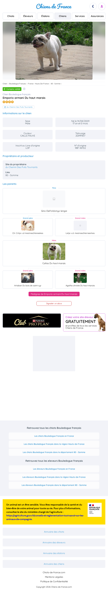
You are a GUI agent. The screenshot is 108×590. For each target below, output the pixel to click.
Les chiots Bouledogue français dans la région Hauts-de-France (54, 444)
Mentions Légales (54, 576)
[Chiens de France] (54, 6)
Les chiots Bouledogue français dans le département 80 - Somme (54, 452)
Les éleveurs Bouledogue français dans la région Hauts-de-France (54, 477)
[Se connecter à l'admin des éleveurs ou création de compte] (102, 6)
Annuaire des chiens (54, 563)
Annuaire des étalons (54, 553)
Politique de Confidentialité (54, 581)
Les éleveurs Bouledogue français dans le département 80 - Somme (54, 485)
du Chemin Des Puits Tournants (19, 107)
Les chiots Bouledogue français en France (54, 436)
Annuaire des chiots (54, 531)
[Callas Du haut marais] (54, 251)
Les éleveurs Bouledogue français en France (54, 469)
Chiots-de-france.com (54, 572)
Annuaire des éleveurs (54, 542)
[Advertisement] (54, 353)
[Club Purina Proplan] (32, 320)
